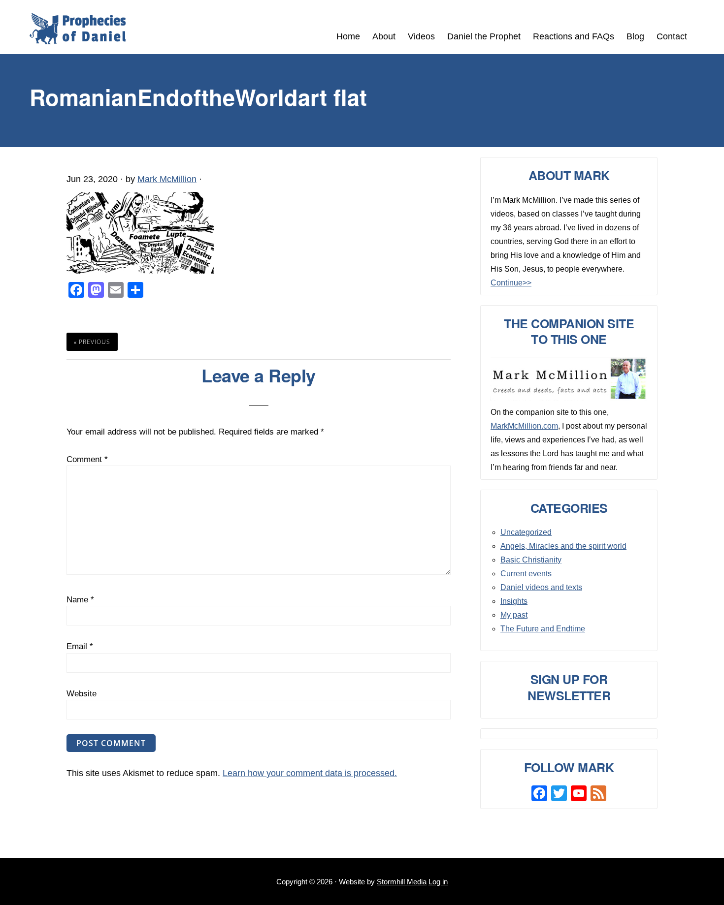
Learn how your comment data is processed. (310, 773)
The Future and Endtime (542, 628)
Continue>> (511, 283)
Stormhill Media (402, 881)
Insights (513, 601)
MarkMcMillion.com (524, 426)
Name (80, 599)
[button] (699, 30)
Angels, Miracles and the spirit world (563, 546)
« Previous (92, 342)
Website (81, 693)
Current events (526, 573)
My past (513, 615)
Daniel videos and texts (541, 587)
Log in (438, 881)
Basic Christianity (530, 560)
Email (79, 646)
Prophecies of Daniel (78, 28)
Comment (87, 459)
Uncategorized (526, 532)
